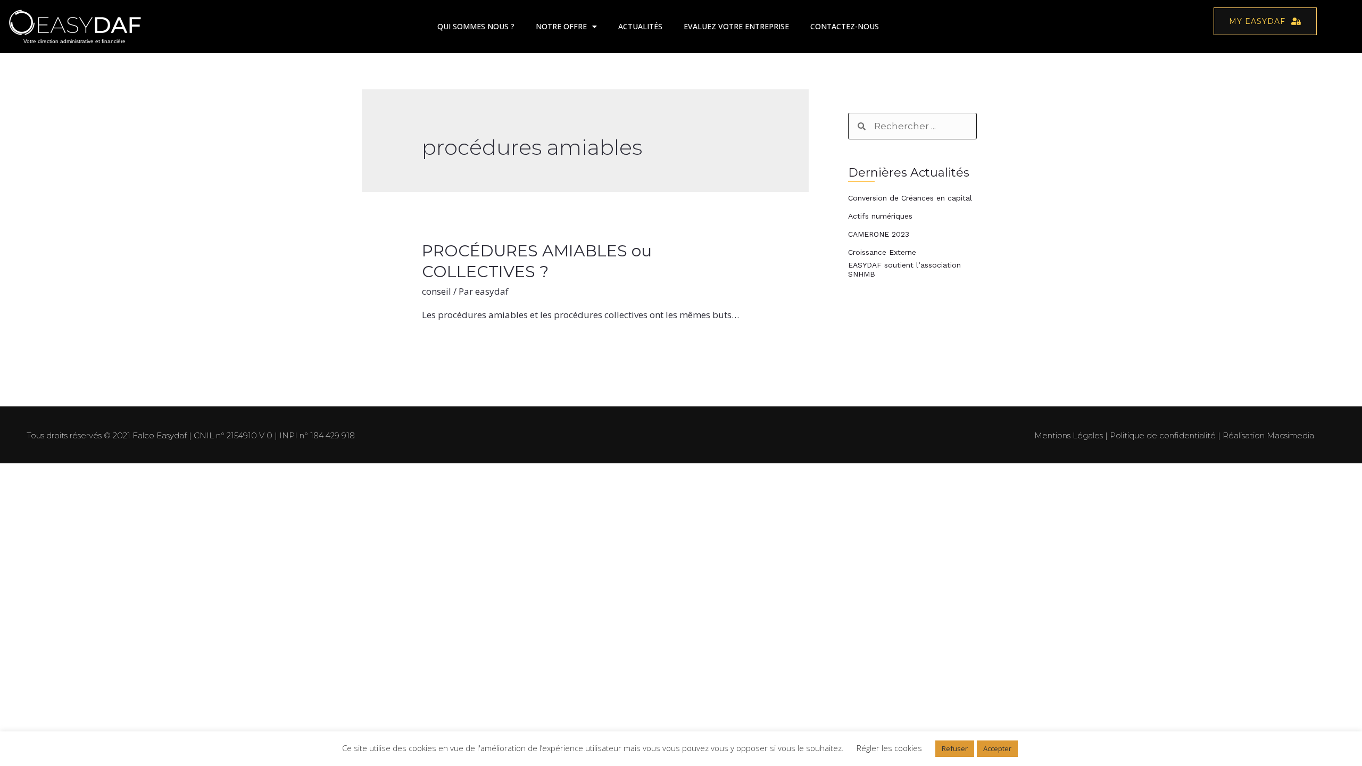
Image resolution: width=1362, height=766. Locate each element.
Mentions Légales (1068, 435)
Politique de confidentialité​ (1163, 435)
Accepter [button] (997, 748)
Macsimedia (1290, 435)
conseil (436, 291)
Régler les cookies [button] (889, 748)
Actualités (640, 26)
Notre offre (561, 26)
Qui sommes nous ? (475, 26)
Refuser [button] (955, 748)
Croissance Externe (882, 252)
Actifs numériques (880, 216)
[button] (1265, 21)
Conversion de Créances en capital (910, 198)
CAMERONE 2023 (878, 234)
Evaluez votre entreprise (736, 26)
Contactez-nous (844, 26)
